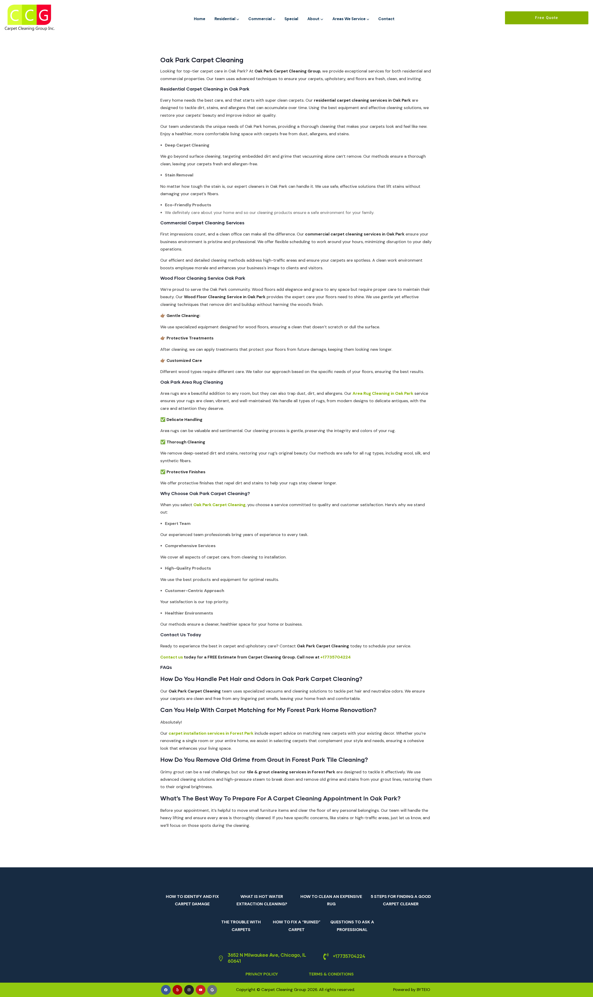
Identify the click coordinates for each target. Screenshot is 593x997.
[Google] (212, 990)
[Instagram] (189, 990)
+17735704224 (349, 956)
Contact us (171, 657)
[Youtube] (200, 990)
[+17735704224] (325, 956)
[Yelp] (177, 990)
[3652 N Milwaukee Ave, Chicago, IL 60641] (220, 958)
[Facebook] (166, 990)
